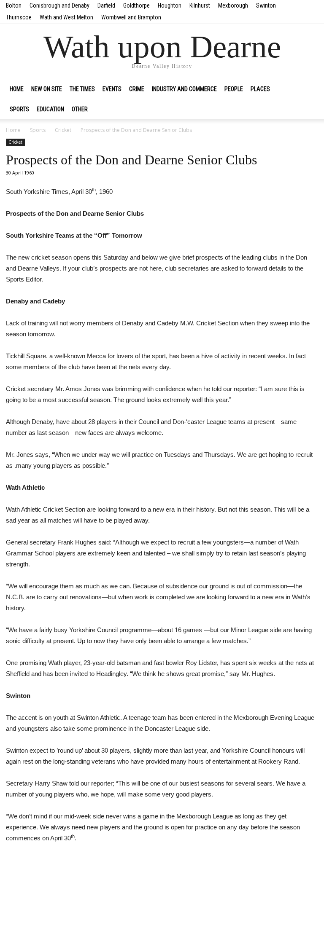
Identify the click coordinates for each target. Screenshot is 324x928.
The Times (82, 89)
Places (260, 89)
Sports (19, 109)
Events (112, 89)
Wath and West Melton (66, 17)
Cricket (63, 130)
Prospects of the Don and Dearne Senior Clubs (131, 159)
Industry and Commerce (184, 89)
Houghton (169, 5)
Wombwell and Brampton (131, 17)
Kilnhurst (199, 5)
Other (80, 109)
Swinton (266, 5)
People (233, 89)
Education (50, 109)
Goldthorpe (136, 5)
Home (17, 89)
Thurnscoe (19, 17)
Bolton (14, 5)
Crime (136, 89)
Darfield (106, 5)
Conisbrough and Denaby (59, 5)
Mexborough (233, 5)
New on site (46, 89)
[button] (308, 89)
